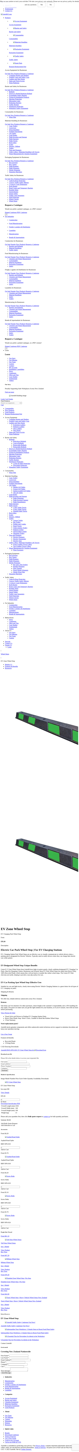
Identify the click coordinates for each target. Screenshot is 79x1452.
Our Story (12, 358)
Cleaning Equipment (11, 1402)
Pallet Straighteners (19, 502)
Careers (11, 364)
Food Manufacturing (15, 607)
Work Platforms (14, 83)
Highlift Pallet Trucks (20, 511)
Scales (11, 144)
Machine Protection (15, 99)
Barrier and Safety (11, 1400)
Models (8, 664)
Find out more (9, 392)
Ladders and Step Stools (17, 79)
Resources (8, 668)
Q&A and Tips (14, 375)
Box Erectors (13, 163)
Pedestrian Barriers (15, 103)
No (51, 5)
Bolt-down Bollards (19, 441)
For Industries (9, 216)
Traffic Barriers (14, 105)
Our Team (12, 362)
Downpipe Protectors (20, 465)
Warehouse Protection (16, 106)
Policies (7, 1423)
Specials (7, 641)
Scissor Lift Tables (19, 489)
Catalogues (12, 373)
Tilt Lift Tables (18, 493)
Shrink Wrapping (14, 170)
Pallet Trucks (13, 141)
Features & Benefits (11, 666)
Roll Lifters (12, 143)
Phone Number (6, 1066)
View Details (5, 1092)
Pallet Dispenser (18, 498)
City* (2, 1366)
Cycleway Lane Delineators (18, 184)
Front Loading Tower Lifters (22, 544)
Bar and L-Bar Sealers (20, 565)
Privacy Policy (40, 1446)
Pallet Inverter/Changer (20, 500)
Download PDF (10, 1103)
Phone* (3, 1362)
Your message (5, 1371)
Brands (7, 1433)
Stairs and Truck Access (17, 81)
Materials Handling (11, 1404)
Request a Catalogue (27, 74)
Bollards (12, 92)
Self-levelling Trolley (20, 531)
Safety (11, 266)
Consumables (13, 261)
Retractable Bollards (19, 447)
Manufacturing (14, 612)
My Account (13, 367)
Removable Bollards (19, 445)
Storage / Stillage (14, 146)
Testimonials (9, 9)
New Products (15, 74)
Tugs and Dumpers (15, 150)
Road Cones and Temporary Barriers (21, 188)
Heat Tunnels (17, 568)
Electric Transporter (19, 539)
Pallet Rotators (14, 166)
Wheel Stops (13, 201)
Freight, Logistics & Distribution (19, 609)
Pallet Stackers (14, 139)
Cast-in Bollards (18, 443)
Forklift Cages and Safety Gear (19, 77)
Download (4, 1070)
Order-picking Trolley (20, 528)
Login (3, 399)
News (11, 371)
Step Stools (16, 430)
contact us (47, 1116)
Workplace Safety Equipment (18, 108)
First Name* (5, 1356)
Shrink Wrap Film (19, 572)
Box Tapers (13, 164)
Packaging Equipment (16, 264)
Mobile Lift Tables (19, 487)
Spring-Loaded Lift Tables (21, 491)
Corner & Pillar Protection (21, 463)
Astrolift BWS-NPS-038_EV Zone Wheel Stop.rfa (17, 1050)
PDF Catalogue (22, 212)
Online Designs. (26, 1449)
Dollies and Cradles (19, 524)
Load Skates (13, 135)
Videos (11, 380)
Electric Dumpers (18, 537)
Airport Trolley (18, 520)
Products (8, 18)
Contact (11, 366)
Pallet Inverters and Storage (18, 137)
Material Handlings (15, 248)
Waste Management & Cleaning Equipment (23, 154)
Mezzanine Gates (14, 101)
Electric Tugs (17, 541)
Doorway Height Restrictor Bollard (20, 93)
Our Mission (13, 360)
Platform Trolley (18, 530)
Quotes (10, 399)
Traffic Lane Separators (16, 195)
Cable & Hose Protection (17, 181)
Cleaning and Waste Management (20, 259)
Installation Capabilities (16, 369)
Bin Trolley (17, 522)
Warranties (8, 1421)
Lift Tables (12, 133)
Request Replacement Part (13, 414)
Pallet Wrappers (14, 168)
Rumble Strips (13, 190)
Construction (13, 605)
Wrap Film (12, 117)
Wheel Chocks (14, 199)
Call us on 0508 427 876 (13, 1442)
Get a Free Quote (10, 1438)
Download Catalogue (12, 1435)
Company (4, 1068)
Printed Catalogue (11, 212)
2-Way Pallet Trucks (19, 507)
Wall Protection (14, 197)
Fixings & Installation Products (19, 97)
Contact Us (8, 11)
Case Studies (13, 377)
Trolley (11, 148)
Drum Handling (14, 130)
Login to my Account (12, 1440)
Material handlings (15, 280)
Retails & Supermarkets (16, 614)
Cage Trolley (13, 126)
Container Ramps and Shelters (19, 75)
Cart (6, 399)
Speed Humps (13, 192)
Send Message (6, 1373)
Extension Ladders (19, 425)
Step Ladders (17, 428)
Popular (13, 244)
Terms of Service (10, 1437)
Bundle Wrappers (18, 566)
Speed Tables (13, 194)
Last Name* (5, 1358)
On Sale (8, 74)
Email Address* (6, 1360)
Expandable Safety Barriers (18, 95)
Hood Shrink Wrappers (20, 570)
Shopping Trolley (18, 533)
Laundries (12, 610)
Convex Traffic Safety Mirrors (19, 182)
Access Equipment (11, 1398)
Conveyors (12, 128)
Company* (4, 1364)
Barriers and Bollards (16, 246)
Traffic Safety (13, 250)
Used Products (9, 412)
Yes (41, 5)
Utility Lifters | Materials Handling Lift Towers (24, 152)
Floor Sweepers (18, 550)
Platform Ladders (18, 427)
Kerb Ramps (13, 186)
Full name (4, 1062)
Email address (5, 1064)
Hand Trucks (17, 526)
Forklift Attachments (15, 131)
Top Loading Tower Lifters (22, 546)
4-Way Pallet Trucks (19, 509)
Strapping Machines (15, 172)
